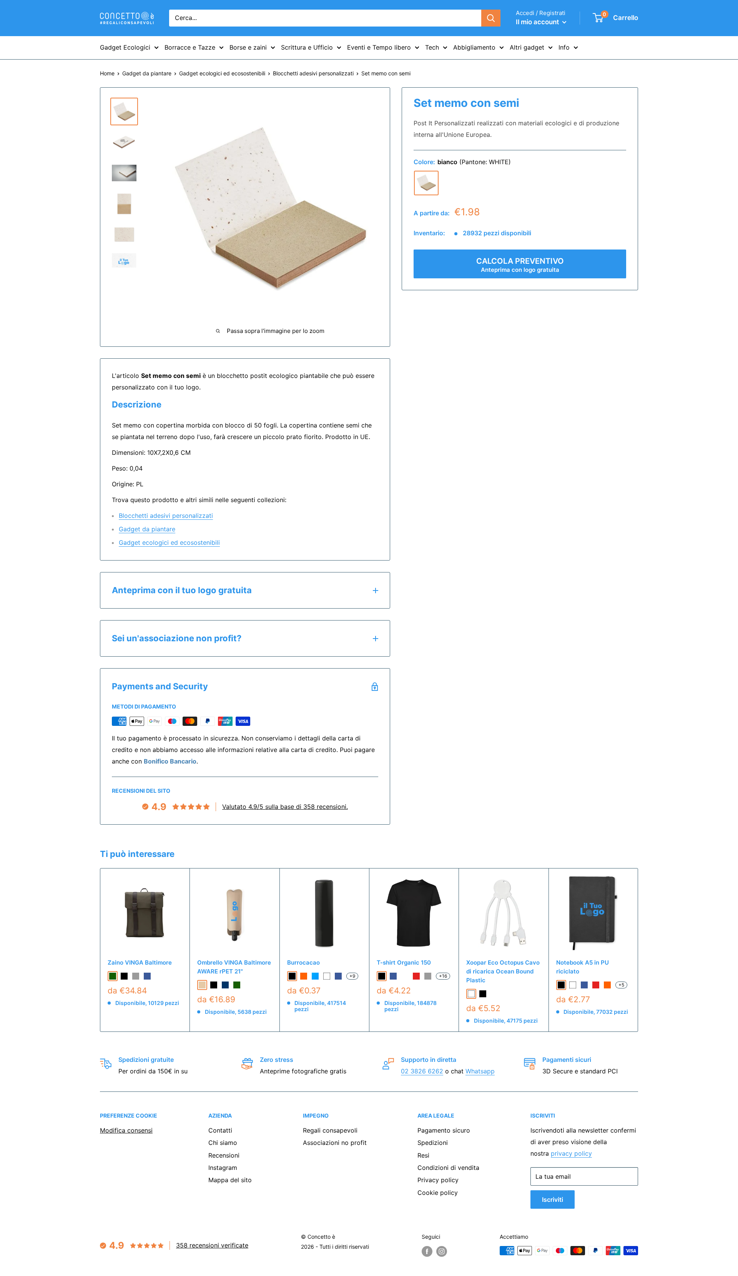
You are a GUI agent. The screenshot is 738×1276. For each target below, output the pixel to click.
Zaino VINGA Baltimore (140, 962)
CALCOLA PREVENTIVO (520, 264)
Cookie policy (437, 1192)
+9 (352, 976)
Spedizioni (432, 1142)
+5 (621, 985)
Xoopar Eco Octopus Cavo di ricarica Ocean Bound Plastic (503, 971)
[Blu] (338, 976)
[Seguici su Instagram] (441, 1251)
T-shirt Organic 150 (404, 962)
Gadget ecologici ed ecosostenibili (222, 73)
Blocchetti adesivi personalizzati (313, 73)
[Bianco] (326, 976)
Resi (423, 1155)
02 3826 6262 (422, 1071)
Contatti (220, 1130)
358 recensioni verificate (212, 1245)
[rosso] (416, 976)
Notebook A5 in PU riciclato (582, 967)
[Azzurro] (315, 976)
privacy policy (571, 1153)
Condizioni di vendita (448, 1167)
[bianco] (426, 182)
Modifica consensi (126, 1130)
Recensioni (223, 1155)
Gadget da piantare (146, 73)
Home (107, 73)
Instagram (222, 1167)
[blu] (147, 976)
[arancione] (303, 976)
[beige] (202, 985)
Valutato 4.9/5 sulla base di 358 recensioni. (285, 806)
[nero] (124, 976)
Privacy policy (438, 1180)
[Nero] (292, 976)
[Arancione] (607, 985)
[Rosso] (595, 985)
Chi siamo (222, 1142)
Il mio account (538, 22)
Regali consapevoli (330, 1130)
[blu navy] (225, 985)
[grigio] (135, 976)
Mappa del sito (230, 1180)
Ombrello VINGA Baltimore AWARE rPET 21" (234, 967)
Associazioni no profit (335, 1142)
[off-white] (404, 976)
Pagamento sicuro (443, 1130)
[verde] (112, 976)
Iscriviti (552, 1199)
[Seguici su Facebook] (427, 1251)
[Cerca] (490, 18)
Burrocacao (303, 962)
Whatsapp (480, 1071)
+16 (443, 976)
